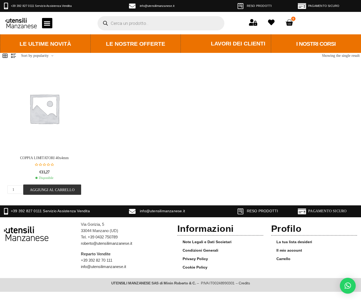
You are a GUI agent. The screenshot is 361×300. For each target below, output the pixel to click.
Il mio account (289, 250)
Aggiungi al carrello (52, 190)
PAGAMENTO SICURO (323, 5)
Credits (244, 283)
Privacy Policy (195, 259)
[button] (47, 23)
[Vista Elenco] (13, 56)
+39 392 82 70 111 (96, 260)
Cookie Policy (195, 267)
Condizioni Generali (200, 250)
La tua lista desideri (294, 242)
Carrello (283, 259)
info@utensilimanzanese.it (157, 5)
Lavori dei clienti (238, 43)
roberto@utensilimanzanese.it (106, 243)
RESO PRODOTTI (259, 5)
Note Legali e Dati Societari (207, 242)
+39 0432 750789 (103, 237)
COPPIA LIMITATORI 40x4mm (44, 158)
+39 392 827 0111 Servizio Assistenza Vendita (41, 5)
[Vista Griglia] (5, 56)
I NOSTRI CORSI (316, 44)
